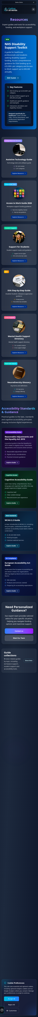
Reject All (11, 1005)
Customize (13, 1011)
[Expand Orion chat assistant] (2, 1010)
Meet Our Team (19, 638)
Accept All (11, 999)
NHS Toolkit (11, 78)
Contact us (19, 631)
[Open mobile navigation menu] (33, 9)
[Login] (33, 2)
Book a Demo (19, 2)
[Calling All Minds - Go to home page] (10, 9)
